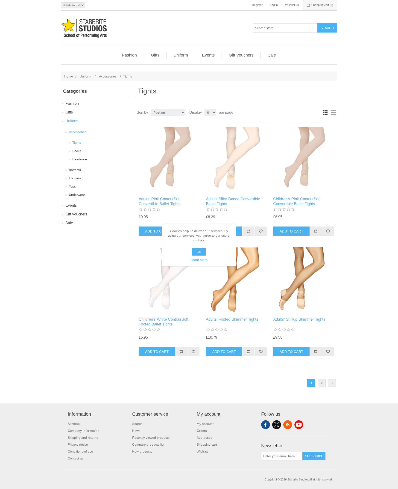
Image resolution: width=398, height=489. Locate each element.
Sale (272, 55)
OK (199, 252)
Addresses (204, 437)
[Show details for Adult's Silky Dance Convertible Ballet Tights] (236, 159)
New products (142, 451)
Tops (72, 186)
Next (332, 383)
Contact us (75, 458)
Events (208, 55)
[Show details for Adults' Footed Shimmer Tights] (236, 280)
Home (68, 76)
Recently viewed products (151, 437)
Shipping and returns (83, 437)
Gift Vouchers (241, 55)
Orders (202, 430)
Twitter (276, 424)
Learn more (199, 260)
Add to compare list (248, 231)
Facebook (265, 424)
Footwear (76, 178)
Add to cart (157, 231)
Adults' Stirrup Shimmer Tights (299, 319)
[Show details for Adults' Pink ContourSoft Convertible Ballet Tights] (169, 159)
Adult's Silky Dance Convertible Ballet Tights (233, 201)
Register (257, 5)
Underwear (77, 195)
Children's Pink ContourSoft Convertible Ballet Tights (297, 201)
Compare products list (148, 444)
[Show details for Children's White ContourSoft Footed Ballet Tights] (169, 280)
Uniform (180, 55)
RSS (287, 424)
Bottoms (75, 170)
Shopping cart (207, 444)
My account (205, 424)
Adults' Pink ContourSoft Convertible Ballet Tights (160, 201)
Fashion (129, 55)
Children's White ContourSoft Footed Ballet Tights (163, 321)
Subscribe (314, 456)
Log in (274, 5)
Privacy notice (78, 444)
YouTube (298, 424)
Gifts (155, 55)
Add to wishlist (261, 231)
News (136, 430)
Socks (76, 151)
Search (327, 28)
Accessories (77, 132)
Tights (76, 142)
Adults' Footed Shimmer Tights (232, 319)
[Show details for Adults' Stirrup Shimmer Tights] (303, 280)
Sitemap (74, 424)
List (333, 112)
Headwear (79, 159)
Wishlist (202, 451)
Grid (325, 112)
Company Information (83, 430)
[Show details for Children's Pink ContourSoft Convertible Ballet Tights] (303, 159)
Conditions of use (80, 451)
